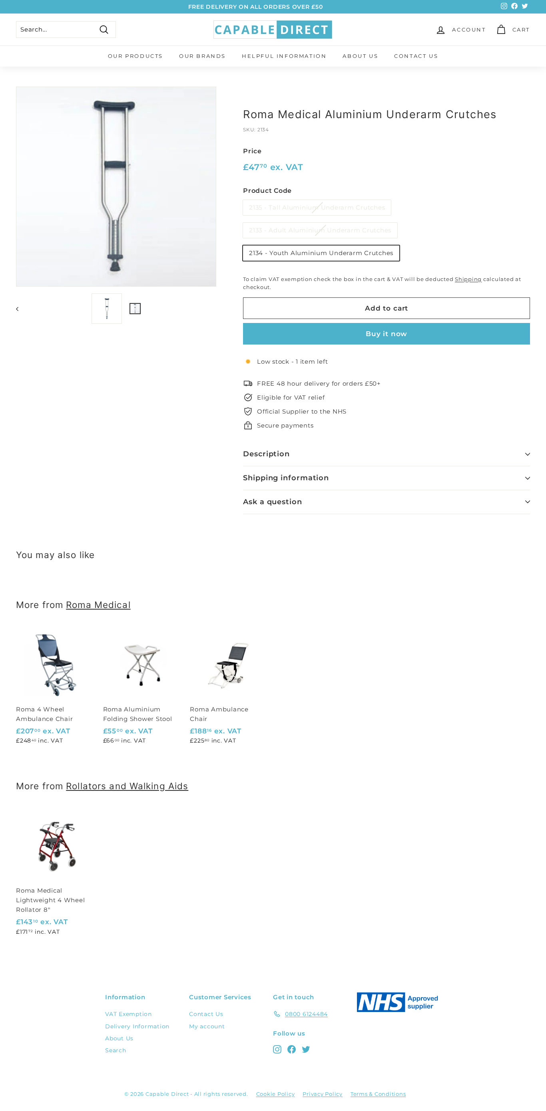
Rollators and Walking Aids (127, 785)
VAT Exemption (128, 1014)
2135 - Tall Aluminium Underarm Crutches (317, 207)
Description (266, 454)
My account (207, 1026)
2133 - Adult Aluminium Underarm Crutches (320, 230)
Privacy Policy (323, 1094)
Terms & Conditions (378, 1094)
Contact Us (416, 56)
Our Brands (202, 56)
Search (115, 1050)
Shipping (468, 279)
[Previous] (21, 309)
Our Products (135, 56)
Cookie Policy (275, 1094)
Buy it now (387, 334)
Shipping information (286, 477)
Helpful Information (284, 56)
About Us (360, 56)
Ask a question (272, 501)
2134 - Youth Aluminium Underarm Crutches (321, 253)
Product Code (267, 190)
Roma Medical (98, 604)
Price (252, 151)
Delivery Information (137, 1026)
